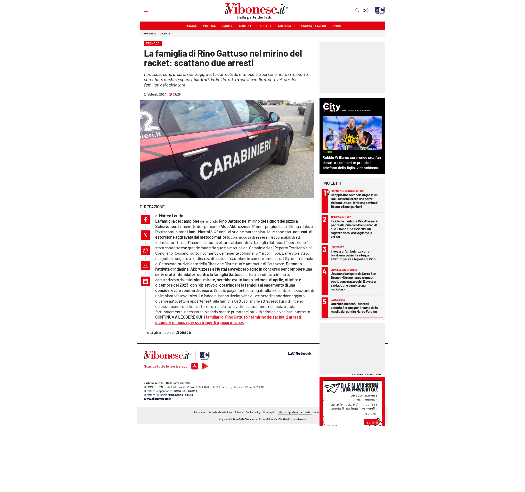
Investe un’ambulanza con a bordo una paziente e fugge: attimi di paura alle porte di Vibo (353, 255)
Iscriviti (372, 422)
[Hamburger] (142, 10)
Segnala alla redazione (220, 412)
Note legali (269, 412)
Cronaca (165, 33)
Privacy (239, 412)
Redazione (199, 412)
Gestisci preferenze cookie (294, 412)
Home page (150, 33)
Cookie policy (253, 412)
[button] (145, 219)
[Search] (357, 10)
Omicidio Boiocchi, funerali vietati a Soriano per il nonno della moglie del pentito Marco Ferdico (354, 307)
